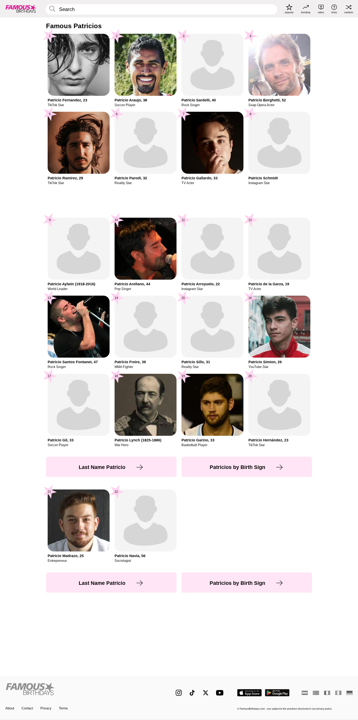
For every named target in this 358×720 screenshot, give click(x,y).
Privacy (45, 708)
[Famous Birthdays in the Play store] (277, 692)
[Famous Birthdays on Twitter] (206, 693)
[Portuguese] (316, 693)
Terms (63, 708)
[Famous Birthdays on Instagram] (179, 693)
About (9, 708)
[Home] (82, 689)
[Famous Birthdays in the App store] (249, 692)
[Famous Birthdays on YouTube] (220, 693)
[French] (327, 693)
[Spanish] (305, 693)
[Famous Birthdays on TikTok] (192, 693)
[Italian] (338, 693)
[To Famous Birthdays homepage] (21, 9)
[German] (349, 693)
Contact (27, 708)
